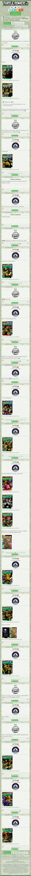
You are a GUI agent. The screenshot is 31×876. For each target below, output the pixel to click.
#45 (22, 683)
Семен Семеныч (6, 206)
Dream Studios (18, 52)
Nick (3, 318)
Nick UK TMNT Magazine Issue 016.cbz (10, 279)
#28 (22, 118)
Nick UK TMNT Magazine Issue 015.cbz (10, 169)
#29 (22, 137)
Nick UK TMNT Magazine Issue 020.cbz (10, 510)
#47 (22, 722)
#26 (22, 29)
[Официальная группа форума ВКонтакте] (10, 10)
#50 (22, 815)
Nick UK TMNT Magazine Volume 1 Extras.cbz (12, 639)
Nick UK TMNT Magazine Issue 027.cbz (10, 843)
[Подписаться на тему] (12, 852)
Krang (23, 861)
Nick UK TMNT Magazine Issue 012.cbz (10, 491)
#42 (22, 556)
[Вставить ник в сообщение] (19, 46)
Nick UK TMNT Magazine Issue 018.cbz (10, 336)
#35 (22, 287)
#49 (22, 778)
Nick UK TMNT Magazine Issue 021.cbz (10, 528)
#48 (22, 742)
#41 (22, 460)
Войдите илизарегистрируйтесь (15, 13)
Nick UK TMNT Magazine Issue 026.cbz (10, 807)
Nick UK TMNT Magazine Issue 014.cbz (10, 98)
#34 (22, 247)
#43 (22, 593)
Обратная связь (8, 862)
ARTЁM (4, 356)
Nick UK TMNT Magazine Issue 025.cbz (10, 770)
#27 (22, 48)
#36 (22, 305)
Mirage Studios (23, 866)
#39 (22, 384)
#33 (22, 228)
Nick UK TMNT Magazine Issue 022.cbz (10, 585)
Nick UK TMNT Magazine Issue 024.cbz (10, 675)
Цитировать (15, 46)
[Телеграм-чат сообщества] (13, 10)
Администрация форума (17, 862)
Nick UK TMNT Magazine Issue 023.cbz (10, 621)
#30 (22, 177)
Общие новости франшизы (14, 18)
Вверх (24, 862)
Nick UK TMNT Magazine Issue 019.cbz (10, 452)
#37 (22, 344)
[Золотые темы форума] (17, 10)
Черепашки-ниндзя (9, 17)
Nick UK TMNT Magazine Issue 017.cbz (10, 416)
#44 (22, 647)
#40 (22, 423)
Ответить (7, 23)
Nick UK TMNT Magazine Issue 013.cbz (10, 80)
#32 (22, 212)
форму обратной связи (19, 873)
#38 (22, 365)
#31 (22, 193)
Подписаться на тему (18, 23)
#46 (22, 703)
